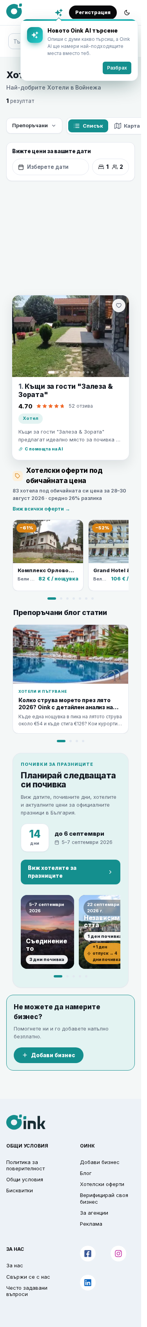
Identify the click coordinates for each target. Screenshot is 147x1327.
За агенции (94, 1213)
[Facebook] (88, 1253)
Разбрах (117, 68)
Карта (132, 126)
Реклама (91, 1224)
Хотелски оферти (102, 1184)
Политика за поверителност (25, 1165)
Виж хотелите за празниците (52, 872)
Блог (86, 1173)
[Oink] (14, 11)
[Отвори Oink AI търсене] (59, 12)
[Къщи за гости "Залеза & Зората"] (70, 336)
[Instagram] (118, 1253)
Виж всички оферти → (41, 509)
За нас (14, 1265)
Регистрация (93, 12)
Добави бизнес (53, 1055)
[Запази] (118, 305)
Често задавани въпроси (26, 1291)
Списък (93, 126)
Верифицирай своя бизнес (104, 1198)
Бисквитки (19, 1190)
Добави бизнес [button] (100, 1162)
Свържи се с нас (28, 1277)
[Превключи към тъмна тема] (127, 12)
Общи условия (24, 1179)
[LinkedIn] (88, 1282)
